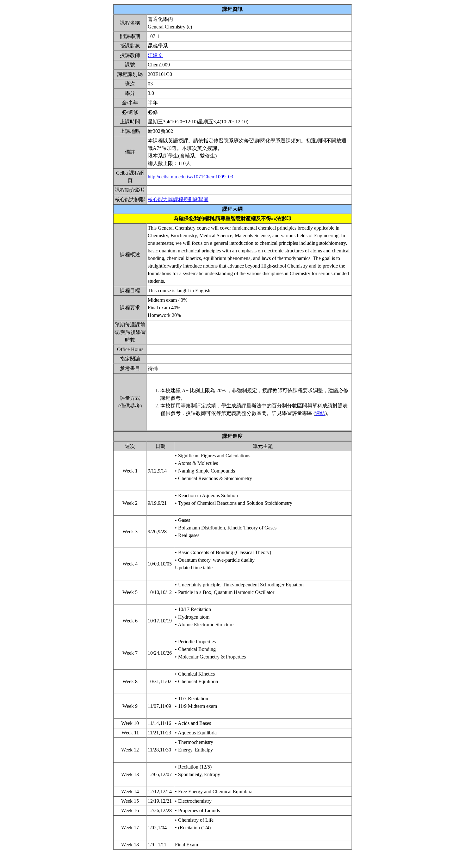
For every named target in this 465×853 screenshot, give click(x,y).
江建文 (155, 55)
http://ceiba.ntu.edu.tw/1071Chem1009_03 (190, 176)
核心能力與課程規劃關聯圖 (178, 199)
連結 (320, 413)
